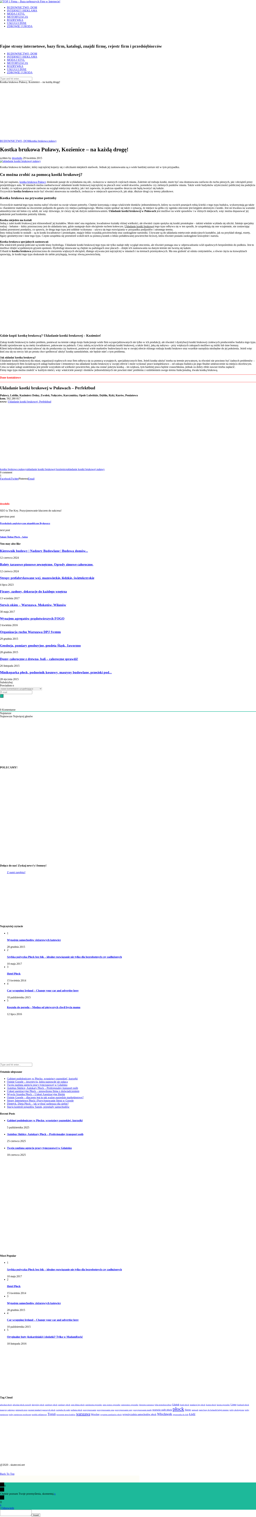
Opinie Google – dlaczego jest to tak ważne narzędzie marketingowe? (45, 1097)
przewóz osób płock (162, 1410)
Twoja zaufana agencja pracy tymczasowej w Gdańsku (37, 1084)
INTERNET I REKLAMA (22, 10)
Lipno (233, 1404)
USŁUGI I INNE (16, 23)
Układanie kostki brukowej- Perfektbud (29, 401)
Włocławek (164, 1414)
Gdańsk (175, 1404)
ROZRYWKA (15, 19)
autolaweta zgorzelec (93, 1405)
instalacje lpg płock (197, 1405)
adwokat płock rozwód (22, 1405)
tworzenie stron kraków (65, 1415)
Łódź (192, 1414)
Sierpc (188, 1410)
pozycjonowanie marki (142, 1410)
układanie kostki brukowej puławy (86, 469)
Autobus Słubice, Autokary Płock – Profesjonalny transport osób (42, 1088)
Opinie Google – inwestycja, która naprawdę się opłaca (37, 1081)
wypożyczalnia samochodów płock (139, 1414)
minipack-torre (21, 1410)
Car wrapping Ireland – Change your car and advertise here (43, 990)
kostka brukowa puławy (43, 140)
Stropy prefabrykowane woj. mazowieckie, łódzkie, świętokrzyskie (47, 578)
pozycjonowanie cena (105, 1410)
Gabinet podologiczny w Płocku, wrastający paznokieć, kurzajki (42, 1078)
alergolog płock (38, 1405)
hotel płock (184, 1405)
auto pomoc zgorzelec (112, 1405)
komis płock (211, 1405)
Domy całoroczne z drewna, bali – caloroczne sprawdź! (39, 659)
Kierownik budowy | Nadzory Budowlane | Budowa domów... (44, 551)
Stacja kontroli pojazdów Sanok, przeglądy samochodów (38, 1106)
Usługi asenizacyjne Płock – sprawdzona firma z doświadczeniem (43, 1091)
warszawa (83, 1414)
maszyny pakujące (7, 1410)
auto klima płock (78, 1405)
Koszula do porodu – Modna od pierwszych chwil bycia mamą (43, 1007)
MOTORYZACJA (17, 16)
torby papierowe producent (20, 1415)
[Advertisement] (128, 109)
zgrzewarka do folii (180, 1415)
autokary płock (64, 1405)
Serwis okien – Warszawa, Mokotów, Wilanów (33, 605)
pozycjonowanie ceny (124, 1410)
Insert (36, 1515)
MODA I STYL (16, 13)
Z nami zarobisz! (16, 872)
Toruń (52, 1414)
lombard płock (243, 1405)
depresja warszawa (146, 1405)
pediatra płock (76, 1410)
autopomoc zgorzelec (129, 1405)
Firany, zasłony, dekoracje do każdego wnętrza (33, 591)
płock (178, 1409)
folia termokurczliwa (163, 1405)
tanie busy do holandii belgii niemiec (214, 1410)
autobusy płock (51, 1405)
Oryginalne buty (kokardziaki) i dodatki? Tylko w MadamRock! (45, 1336)
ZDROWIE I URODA (20, 26)
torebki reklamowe (39, 1415)
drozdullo (17, 158)
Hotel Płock (14, 973)
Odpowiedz (7, 1508)
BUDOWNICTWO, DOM (22, 7)
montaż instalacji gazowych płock (41, 1410)
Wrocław (95, 1414)
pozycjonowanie (89, 1410)
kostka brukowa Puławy (33, 181)
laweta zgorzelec (223, 1405)
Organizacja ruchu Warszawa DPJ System (30, 632)
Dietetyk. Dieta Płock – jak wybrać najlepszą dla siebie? (38, 1103)
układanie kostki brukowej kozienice (46, 469)
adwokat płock (6, 1405)
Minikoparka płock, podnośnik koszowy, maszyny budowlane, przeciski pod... (56, 672)
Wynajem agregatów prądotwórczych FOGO (32, 618)
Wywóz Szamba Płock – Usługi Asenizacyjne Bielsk (36, 1094)
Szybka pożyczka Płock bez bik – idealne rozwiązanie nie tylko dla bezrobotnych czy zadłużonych (64, 956)
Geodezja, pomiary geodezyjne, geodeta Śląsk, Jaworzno (40, 645)
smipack (195, 1410)
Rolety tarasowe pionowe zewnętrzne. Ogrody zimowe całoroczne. (46, 564)
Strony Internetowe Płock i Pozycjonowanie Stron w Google (40, 1100)
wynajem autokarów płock (111, 1415)
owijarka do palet (63, 1410)
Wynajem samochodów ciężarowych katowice (34, 940)
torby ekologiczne (237, 1410)
